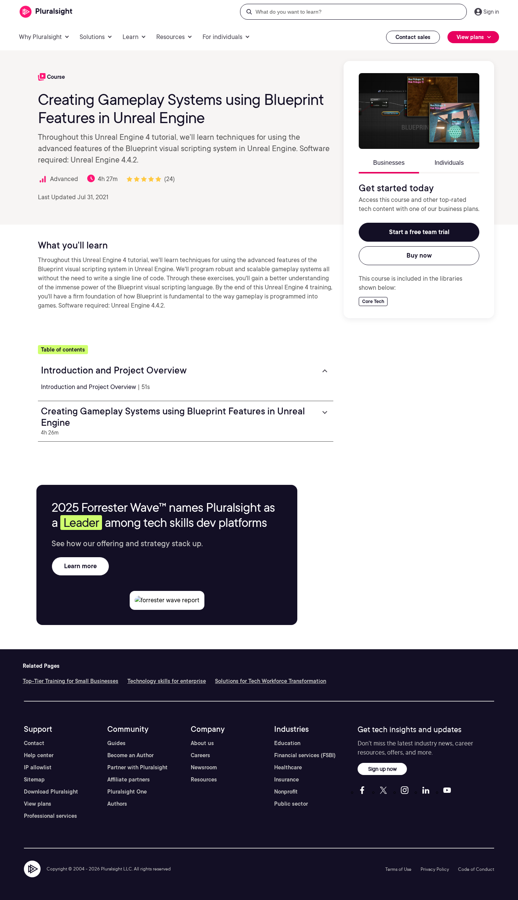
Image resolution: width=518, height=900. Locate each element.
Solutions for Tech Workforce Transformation (270, 681)
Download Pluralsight (51, 792)
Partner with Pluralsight (137, 767)
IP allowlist (38, 767)
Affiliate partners (128, 780)
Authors (117, 804)
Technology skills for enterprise (166, 681)
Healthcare (288, 767)
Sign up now (382, 768)
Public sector (291, 804)
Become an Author (130, 755)
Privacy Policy (435, 869)
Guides (116, 743)
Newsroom (204, 767)
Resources (204, 780)
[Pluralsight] (46, 12)
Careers (200, 755)
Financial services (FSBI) (305, 755)
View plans (37, 804)
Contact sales (413, 37)
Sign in (491, 12)
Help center (38, 755)
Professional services (50, 816)
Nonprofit (286, 792)
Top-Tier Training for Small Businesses (70, 681)
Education (287, 743)
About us (202, 743)
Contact (34, 743)
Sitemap (34, 780)
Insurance (286, 780)
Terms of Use (398, 869)
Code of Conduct (476, 869)
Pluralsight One (127, 792)
